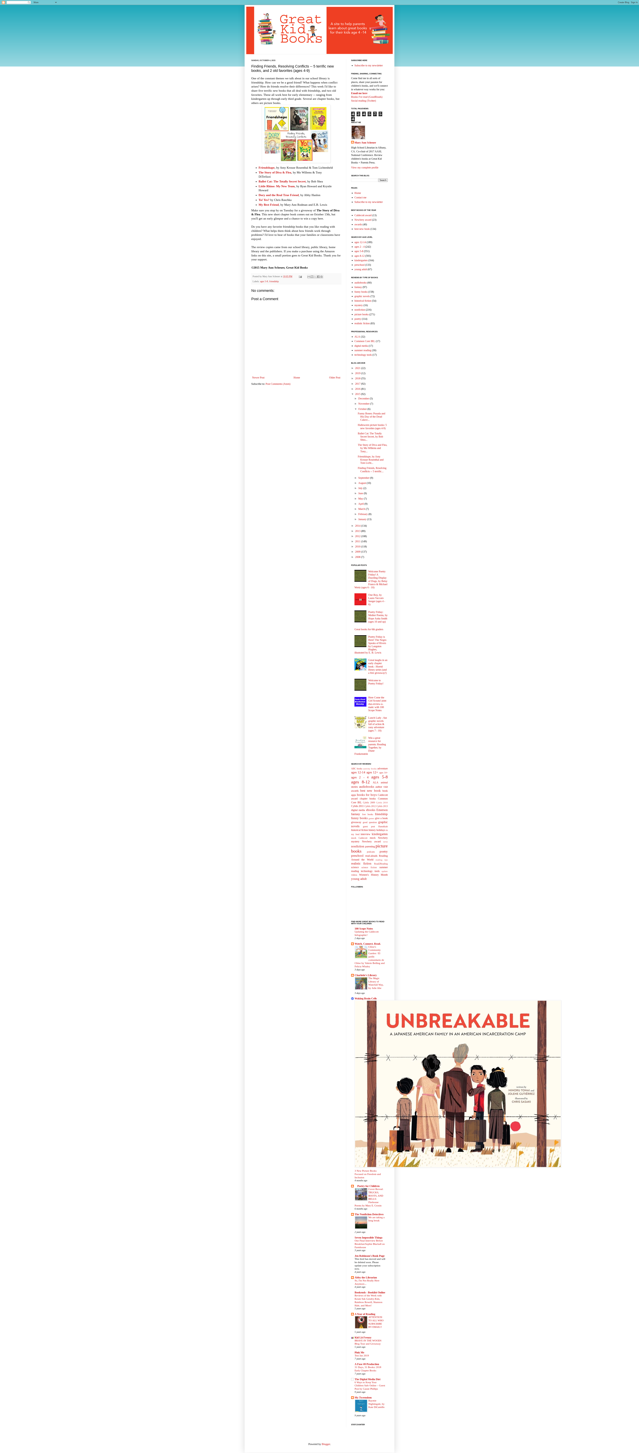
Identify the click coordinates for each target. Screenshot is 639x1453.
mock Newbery (379, 837)
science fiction (369, 867)
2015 (358, 394)
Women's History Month (373, 874)
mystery (358, 305)
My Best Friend (269, 204)
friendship (274, 281)
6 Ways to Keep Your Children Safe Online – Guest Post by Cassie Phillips (370, 1385)
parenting (370, 846)
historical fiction (362, 300)
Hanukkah (383, 826)
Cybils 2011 (357, 806)
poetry (357, 318)
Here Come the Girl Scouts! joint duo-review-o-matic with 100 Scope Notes (377, 704)
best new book (362, 228)
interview (365, 834)
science (355, 867)
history (372, 830)
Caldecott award (363, 215)
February (363, 514)
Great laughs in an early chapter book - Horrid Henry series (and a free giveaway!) (377, 666)
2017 (358, 383)
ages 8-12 (359, 255)
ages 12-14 (360, 242)
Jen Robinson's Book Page (370, 1255)
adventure (382, 768)
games (371, 818)
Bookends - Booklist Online (370, 1292)
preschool (359, 264)
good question (370, 822)
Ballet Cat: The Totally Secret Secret (282, 181)
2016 (358, 388)
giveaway (356, 822)
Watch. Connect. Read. (368, 943)
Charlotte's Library (366, 975)
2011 (358, 541)
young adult (360, 269)
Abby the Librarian (366, 1277)
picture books (361, 314)
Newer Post (258, 377)
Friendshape (267, 167)
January (362, 519)
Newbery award (362, 219)
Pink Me (359, 1352)
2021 (358, 368)
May (361, 498)
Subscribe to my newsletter (368, 65)
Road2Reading (381, 863)
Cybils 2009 (369, 802)
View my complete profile (364, 167)
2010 (358, 546)
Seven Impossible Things (368, 1237)
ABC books (356, 768)
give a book (381, 818)
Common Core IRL (364, 341)
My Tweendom (363, 1397)
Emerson (382, 810)
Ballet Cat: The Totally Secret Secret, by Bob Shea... (370, 436)
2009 (358, 551)
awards (358, 224)
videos (354, 874)
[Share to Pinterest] (321, 276)
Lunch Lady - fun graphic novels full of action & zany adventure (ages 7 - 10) (377, 724)
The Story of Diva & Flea (275, 172)
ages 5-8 (264, 281)
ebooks (370, 810)
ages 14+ (383, 772)
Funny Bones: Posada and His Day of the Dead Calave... (371, 416)
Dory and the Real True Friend (279, 195)
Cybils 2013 (382, 806)
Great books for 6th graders (368, 629)
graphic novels (362, 296)
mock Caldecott (359, 838)
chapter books (368, 798)
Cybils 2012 (370, 806)
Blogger (326, 1444)
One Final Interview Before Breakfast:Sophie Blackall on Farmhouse (370, 1244)
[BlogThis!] (312, 276)
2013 (358, 531)
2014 (358, 525)
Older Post (334, 377)
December (364, 398)
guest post (369, 826)
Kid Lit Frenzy (363, 1337)
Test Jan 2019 (362, 1355)
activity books (370, 769)
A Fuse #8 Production (367, 1364)
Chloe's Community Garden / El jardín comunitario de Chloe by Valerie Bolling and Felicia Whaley (370, 956)
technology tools (363, 354)
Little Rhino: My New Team (277, 186)
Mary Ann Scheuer (365, 142)
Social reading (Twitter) (363, 100)
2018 (358, 378)
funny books (361, 291)
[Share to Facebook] (318, 276)
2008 (358, 557)
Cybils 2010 (382, 802)
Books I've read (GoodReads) (366, 96)
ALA (357, 336)
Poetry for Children (367, 1186)
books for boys (367, 795)
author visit (381, 786)
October (362, 409)
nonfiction (359, 309)
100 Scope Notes (364, 928)
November (364, 403)
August (362, 483)
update (385, 871)
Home (297, 377)
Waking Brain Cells (366, 998)
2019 (358, 373)
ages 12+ (372, 772)
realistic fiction (362, 323)
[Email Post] (300, 276)
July (360, 488)
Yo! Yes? (264, 200)
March (362, 509)
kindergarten (361, 260)
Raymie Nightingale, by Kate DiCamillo (376, 1404)
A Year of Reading (365, 1314)
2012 (358, 536)
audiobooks (360, 282)
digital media (361, 345)
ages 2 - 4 (359, 246)
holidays (380, 830)
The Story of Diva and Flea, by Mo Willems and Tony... (372, 448)
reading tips (382, 860)
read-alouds (371, 855)
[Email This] (309, 276)
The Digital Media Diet (367, 1379)
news (385, 842)
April (361, 503)
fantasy (358, 287)
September (364, 477)
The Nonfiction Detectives (369, 1214)
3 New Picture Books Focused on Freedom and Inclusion (368, 1174)
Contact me (360, 197)
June (361, 493)
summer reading (362, 350)
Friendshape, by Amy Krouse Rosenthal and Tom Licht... (371, 459)
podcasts (371, 851)
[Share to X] (315, 276)
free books (367, 814)
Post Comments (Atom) (278, 383)
